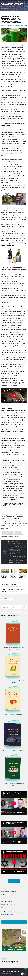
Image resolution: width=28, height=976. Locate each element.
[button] (24, 973)
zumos (16, 536)
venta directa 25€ (11, 750)
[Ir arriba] (25, 968)
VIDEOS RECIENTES (14, 881)
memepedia (14, 922)
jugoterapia (18, 532)
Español (5, 598)
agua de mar (5, 532)
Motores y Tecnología (7, 14)
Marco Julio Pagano (7, 25)
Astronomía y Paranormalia (9, 891)
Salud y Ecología (18, 14)
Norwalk (4, 536)
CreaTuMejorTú (12, 3)
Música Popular (6, 907)
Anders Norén (9, 973)
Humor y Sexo (6, 901)
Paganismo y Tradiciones (9, 911)
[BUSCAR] (24, 607)
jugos (11, 532)
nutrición (11, 536)
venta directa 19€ (13, 783)
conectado (19, 589)
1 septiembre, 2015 (18, 25)
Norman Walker (18, 534)
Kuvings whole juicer (7, 534)
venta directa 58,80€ (19, 647)
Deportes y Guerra (7, 894)
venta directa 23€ (13, 680)
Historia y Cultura (7, 898)
